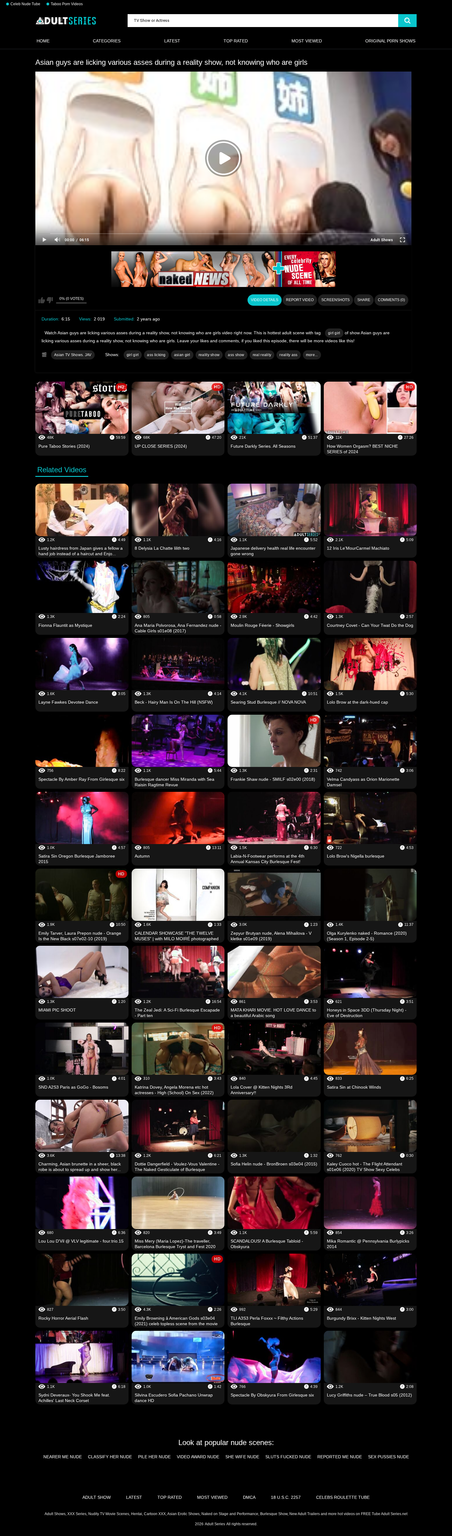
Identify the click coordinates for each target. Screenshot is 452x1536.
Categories (107, 40)
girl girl (334, 333)
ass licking (156, 355)
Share (363, 300)
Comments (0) (391, 300)
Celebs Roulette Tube (343, 1497)
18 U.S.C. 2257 (286, 1497)
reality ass (288, 355)
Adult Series (215, 1524)
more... (312, 355)
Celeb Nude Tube (25, 4)
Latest (172, 40)
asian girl (182, 355)
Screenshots (335, 300)
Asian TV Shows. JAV (73, 355)
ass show (236, 355)
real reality (262, 355)
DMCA (249, 1497)
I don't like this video (49, 300)
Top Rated (236, 40)
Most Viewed (306, 40)
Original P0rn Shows (390, 40)
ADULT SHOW (96, 1497)
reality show (209, 355)
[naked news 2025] (223, 269)
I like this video (41, 300)
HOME (43, 40)
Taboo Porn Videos (67, 4)
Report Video (300, 300)
